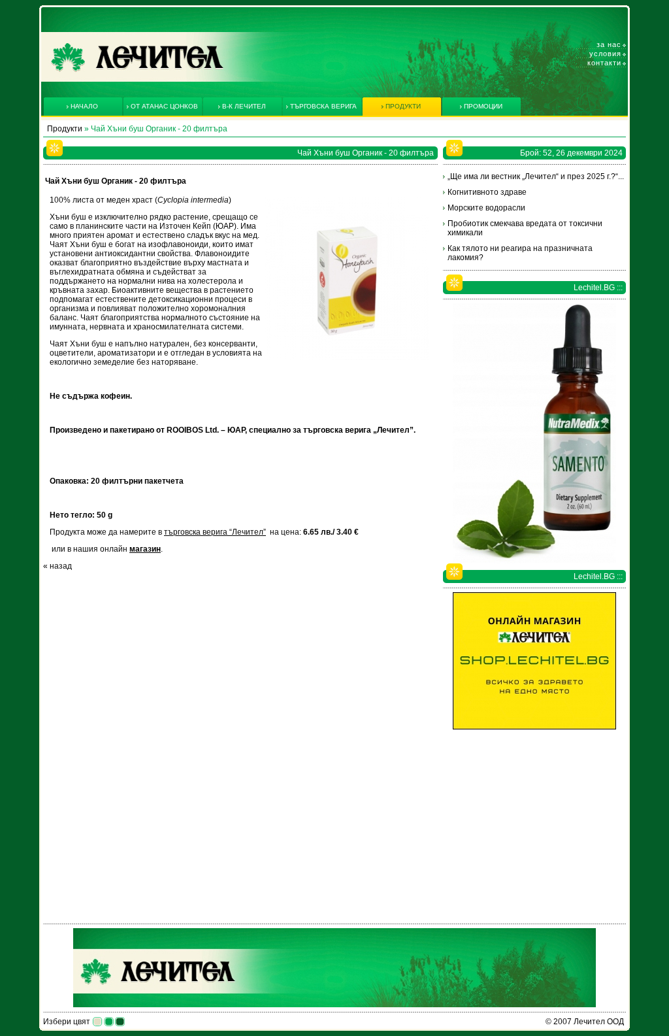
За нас (608, 44)
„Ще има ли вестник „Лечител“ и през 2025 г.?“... (536, 176)
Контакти (604, 63)
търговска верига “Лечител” (215, 532)
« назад (57, 566)
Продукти (64, 128)
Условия (605, 54)
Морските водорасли (486, 207)
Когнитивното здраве (487, 192)
